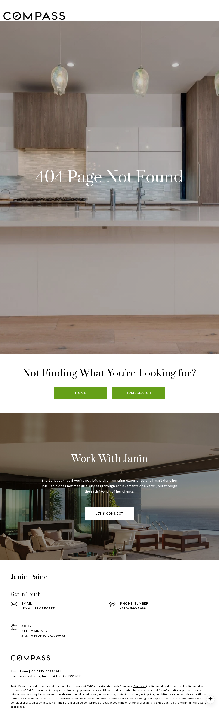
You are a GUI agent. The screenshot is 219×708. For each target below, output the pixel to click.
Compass (139, 686)
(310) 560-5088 (133, 608)
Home (80, 392)
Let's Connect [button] (109, 513)
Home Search (138, 392)
